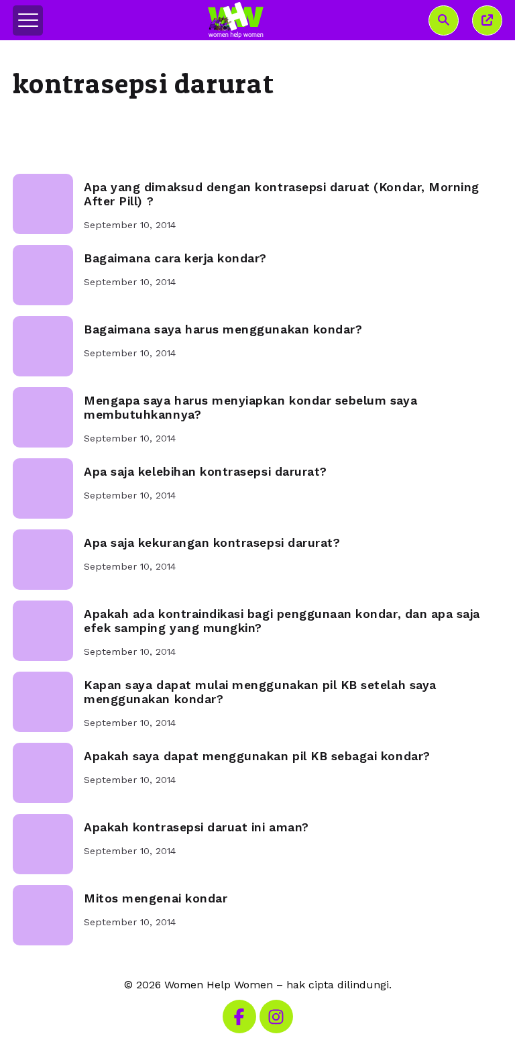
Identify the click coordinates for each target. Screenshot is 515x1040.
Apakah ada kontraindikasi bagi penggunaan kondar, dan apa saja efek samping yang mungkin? (282, 621)
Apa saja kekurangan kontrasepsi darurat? (212, 543)
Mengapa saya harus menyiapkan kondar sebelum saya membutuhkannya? (250, 407)
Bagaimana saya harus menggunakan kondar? (223, 329)
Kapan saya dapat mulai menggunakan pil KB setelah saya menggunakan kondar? (260, 692)
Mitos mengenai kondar (155, 898)
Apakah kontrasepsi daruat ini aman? (196, 827)
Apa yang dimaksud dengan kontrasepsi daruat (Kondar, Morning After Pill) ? (281, 194)
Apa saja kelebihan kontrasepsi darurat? (205, 471)
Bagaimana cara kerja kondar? (175, 258)
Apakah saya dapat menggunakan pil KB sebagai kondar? (257, 756)
